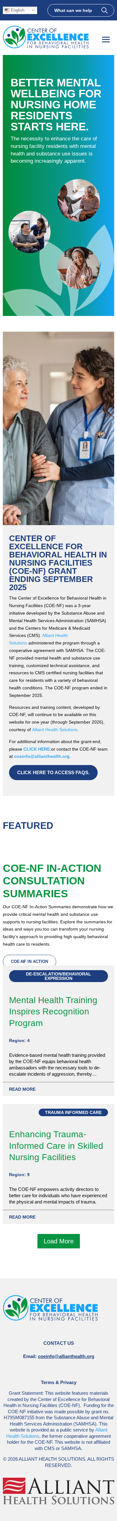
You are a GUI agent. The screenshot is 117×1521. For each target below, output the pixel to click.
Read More (22, 1089)
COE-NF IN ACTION (29, 961)
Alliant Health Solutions (54, 729)
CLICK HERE (36, 749)
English (17, 10)
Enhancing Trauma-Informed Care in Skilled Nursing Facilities (56, 1145)
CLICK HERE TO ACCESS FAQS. (53, 772)
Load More (59, 1241)
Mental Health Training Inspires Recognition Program (53, 1011)
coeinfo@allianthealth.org (42, 756)
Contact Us (58, 1343)
